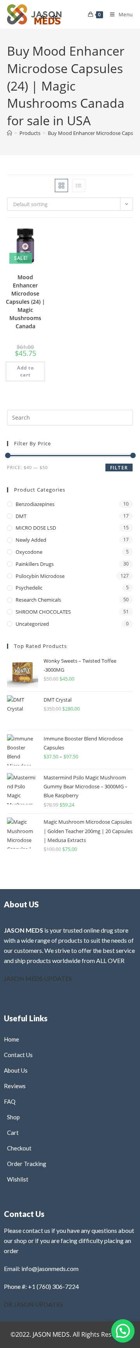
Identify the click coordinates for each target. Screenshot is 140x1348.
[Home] (9, 133)
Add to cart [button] (25, 371)
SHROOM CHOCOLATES (43, 611)
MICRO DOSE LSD (36, 527)
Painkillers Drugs (35, 563)
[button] (23, 239)
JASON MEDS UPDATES (38, 978)
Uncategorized (32, 623)
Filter (119, 467)
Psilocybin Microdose (40, 575)
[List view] (78, 185)
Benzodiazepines (35, 504)
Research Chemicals (38, 599)
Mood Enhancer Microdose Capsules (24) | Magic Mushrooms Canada (25, 301)
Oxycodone (29, 551)
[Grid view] (61, 185)
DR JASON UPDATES (33, 1304)
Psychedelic (29, 587)
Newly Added (31, 539)
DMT (21, 516)
